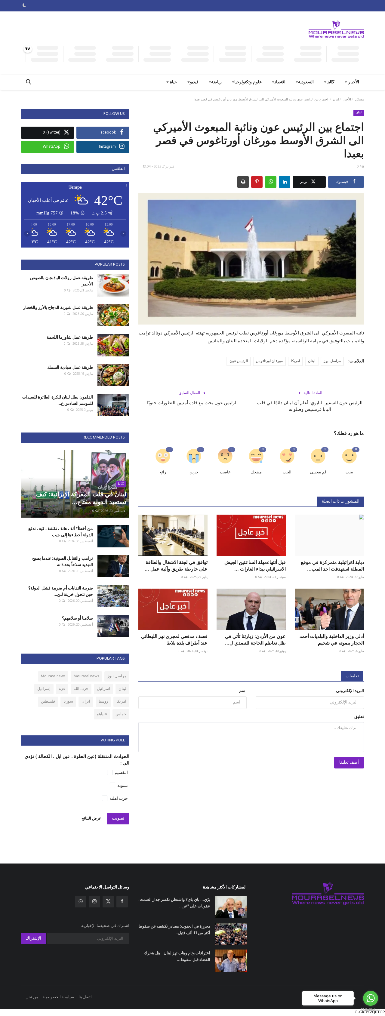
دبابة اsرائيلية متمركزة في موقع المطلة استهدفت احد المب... (332, 565)
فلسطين (48, 701)
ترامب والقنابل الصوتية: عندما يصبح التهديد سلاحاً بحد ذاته (62, 561)
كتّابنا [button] (330, 82)
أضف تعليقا (349, 762)
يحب (349, 472)
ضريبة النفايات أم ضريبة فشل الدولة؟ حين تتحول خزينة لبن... (60, 591)
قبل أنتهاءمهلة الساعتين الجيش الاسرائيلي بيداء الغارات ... (255, 565)
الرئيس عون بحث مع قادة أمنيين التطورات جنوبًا (192, 402)
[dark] (24, 5)
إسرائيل (44, 689)
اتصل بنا (85, 997)
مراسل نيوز (332, 361)
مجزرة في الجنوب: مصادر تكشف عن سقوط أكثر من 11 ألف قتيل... (174, 929)
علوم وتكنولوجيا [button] (248, 82)
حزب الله (81, 689)
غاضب (225, 472)
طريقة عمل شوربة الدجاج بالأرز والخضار (58, 307)
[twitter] (108, 901)
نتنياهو (102, 714)
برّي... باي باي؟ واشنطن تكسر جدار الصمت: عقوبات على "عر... (174, 902)
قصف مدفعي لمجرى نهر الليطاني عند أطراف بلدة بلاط (174, 639)
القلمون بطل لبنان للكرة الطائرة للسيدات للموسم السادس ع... (57, 400)
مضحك (256, 472)
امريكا (295, 361)
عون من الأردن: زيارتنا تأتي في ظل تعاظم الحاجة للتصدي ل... (255, 639)
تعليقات (352, 676)
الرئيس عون (238, 361)
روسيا (103, 701)
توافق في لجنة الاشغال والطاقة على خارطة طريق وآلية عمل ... (176, 565)
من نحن (32, 997)
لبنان (336, 99)
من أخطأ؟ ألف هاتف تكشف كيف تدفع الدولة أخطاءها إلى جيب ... (60, 531)
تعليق (359, 716)
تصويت (118, 818)
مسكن (359, 99)
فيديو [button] (194, 82)
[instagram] (94, 901)
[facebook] (122, 901)
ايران (86, 701)
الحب (287, 472)
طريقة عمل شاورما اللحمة (70, 337)
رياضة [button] (216, 82)
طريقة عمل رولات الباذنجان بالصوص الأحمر (61, 280)
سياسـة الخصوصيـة (58, 997)
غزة (62, 689)
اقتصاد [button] (279, 82)
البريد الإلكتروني (350, 691)
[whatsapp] (80, 901)
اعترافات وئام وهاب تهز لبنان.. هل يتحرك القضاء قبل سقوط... (177, 956)
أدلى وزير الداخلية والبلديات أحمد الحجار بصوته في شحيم (332, 639)
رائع (163, 472)
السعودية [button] (306, 82)
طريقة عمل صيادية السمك (70, 367)
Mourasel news (86, 676)
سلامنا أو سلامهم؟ (77, 617)
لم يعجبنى (318, 472)
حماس (121, 714)
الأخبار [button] (353, 82)
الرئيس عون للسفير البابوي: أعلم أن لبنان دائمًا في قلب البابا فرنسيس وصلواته (309, 406)
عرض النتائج (91, 818)
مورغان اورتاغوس (269, 361)
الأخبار (347, 99)
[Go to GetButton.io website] (370, 1010)
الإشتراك (33, 938)
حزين (193, 472)
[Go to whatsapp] (370, 998)
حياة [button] (173, 82)
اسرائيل (103, 689)
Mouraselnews (53, 676)
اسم (243, 691)
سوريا (68, 701)
